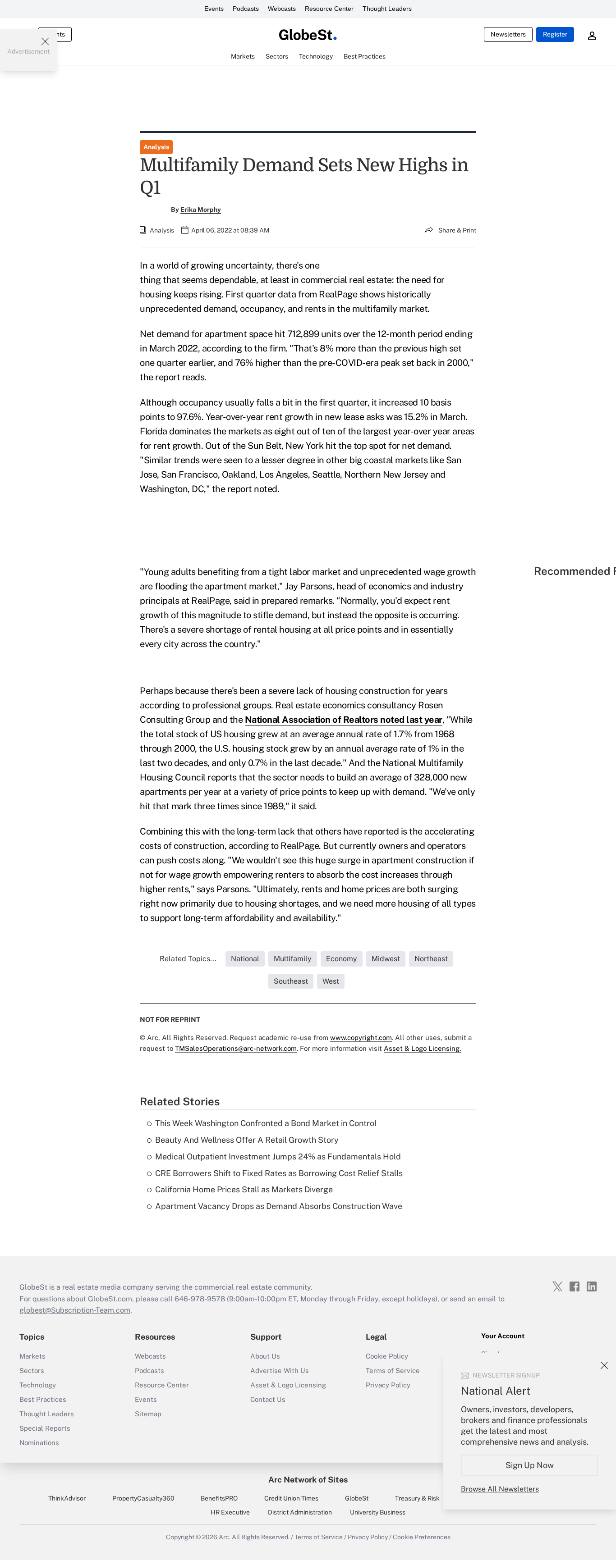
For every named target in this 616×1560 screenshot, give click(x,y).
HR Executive (230, 1512)
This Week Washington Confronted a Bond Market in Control (266, 1123)
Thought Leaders (387, 8)
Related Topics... (188, 958)
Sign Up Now (530, 1465)
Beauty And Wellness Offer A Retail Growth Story (247, 1140)
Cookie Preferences (422, 1537)
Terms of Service (393, 1370)
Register (555, 34)
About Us (265, 1356)
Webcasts (282, 8)
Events (214, 8)
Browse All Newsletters (500, 1489)
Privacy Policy (388, 1385)
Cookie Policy (387, 1356)
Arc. (224, 1537)
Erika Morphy (200, 209)
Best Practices (42, 1399)
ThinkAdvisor (67, 1498)
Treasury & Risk (417, 1498)
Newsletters (508, 34)
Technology (37, 1385)
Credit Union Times (291, 1498)
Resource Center (329, 8)
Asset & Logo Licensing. (422, 1048)
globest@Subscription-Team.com (74, 1310)
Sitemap (148, 1414)
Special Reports (44, 1428)
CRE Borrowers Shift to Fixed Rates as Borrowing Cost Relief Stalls (279, 1173)
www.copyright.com (361, 1037)
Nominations (39, 1442)
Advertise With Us (279, 1370)
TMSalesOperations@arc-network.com (236, 1048)
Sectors (31, 1370)
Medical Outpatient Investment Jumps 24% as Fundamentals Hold (278, 1156)
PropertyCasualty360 (143, 1498)
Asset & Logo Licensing (288, 1385)
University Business (377, 1512)
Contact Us (267, 1399)
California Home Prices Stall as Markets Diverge (244, 1189)
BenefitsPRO (219, 1498)
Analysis (156, 147)
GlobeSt (356, 1498)
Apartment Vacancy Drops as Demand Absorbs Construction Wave (278, 1206)
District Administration (300, 1512)
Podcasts (246, 8)
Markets (32, 1356)
